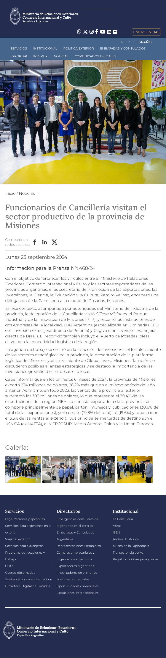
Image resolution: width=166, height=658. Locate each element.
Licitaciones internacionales (78, 593)
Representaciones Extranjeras (79, 546)
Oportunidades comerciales (78, 586)
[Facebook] (96, 32)
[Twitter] (85, 32)
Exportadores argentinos (75, 566)
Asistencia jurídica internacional (29, 579)
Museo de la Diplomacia (131, 546)
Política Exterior (78, 48)
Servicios (18, 48)
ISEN (116, 532)
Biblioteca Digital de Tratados (27, 586)
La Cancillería (123, 519)
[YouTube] (102, 32)
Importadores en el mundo (77, 573)
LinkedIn (44, 242)
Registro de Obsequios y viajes (136, 559)
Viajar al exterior (17, 539)
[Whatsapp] (79, 32)
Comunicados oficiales (95, 56)
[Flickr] (115, 31)
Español (145, 42)
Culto (9, 566)
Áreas (117, 526)
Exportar (18, 56)
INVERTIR (40, 56)
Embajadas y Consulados (123, 48)
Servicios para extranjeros (24, 546)
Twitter (54, 242)
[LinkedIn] (109, 31)
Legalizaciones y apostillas (25, 519)
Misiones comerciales (73, 579)
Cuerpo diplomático (20, 573)
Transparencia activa (128, 552)
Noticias (61, 56)
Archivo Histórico (126, 539)
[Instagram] (91, 32)
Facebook (34, 242)
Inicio (10, 193)
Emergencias (146, 32)
